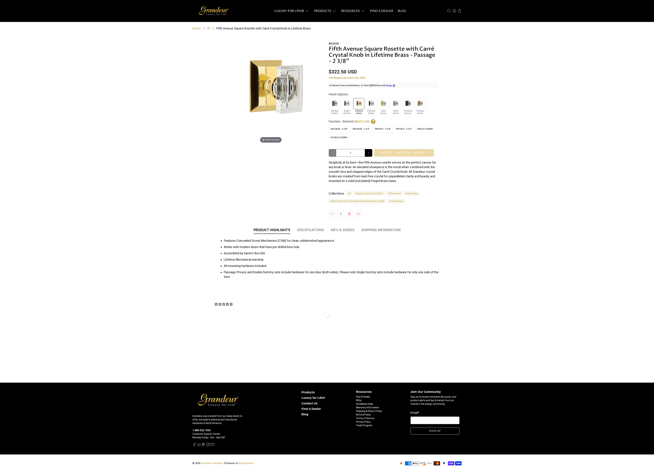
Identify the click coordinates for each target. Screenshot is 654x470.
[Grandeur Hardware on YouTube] (199, 445)
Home (196, 28)
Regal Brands (246, 463)
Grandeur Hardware (212, 463)
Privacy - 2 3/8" (383, 129)
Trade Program (364, 425)
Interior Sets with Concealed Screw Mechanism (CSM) (357, 201)
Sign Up (435, 431)
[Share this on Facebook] (341, 214)
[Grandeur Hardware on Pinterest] (203, 445)
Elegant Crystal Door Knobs (369, 193)
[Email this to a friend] (358, 214)
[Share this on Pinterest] (349, 214)
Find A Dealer (381, 11)
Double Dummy (339, 137)
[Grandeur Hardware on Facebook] (194, 445)
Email (414, 412)
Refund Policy (363, 414)
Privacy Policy (363, 421)
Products (322, 11)
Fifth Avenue (394, 193)
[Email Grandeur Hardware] (212, 445)
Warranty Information (367, 407)
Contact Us (309, 403)
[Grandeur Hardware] (213, 11)
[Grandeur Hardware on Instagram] (208, 445)
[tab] (272, 230)
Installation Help (364, 404)
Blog (402, 11)
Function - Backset (349, 121)
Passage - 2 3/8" (339, 129)
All (208, 28)
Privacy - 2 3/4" (404, 129)
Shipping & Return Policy (369, 411)
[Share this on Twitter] (332, 214)
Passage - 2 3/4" (361, 129)
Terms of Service (365, 418)
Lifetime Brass (396, 201)
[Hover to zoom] (270, 89)
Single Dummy (425, 129)
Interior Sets (412, 193)
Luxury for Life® (289, 11)
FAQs (359, 400)
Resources (350, 11)
